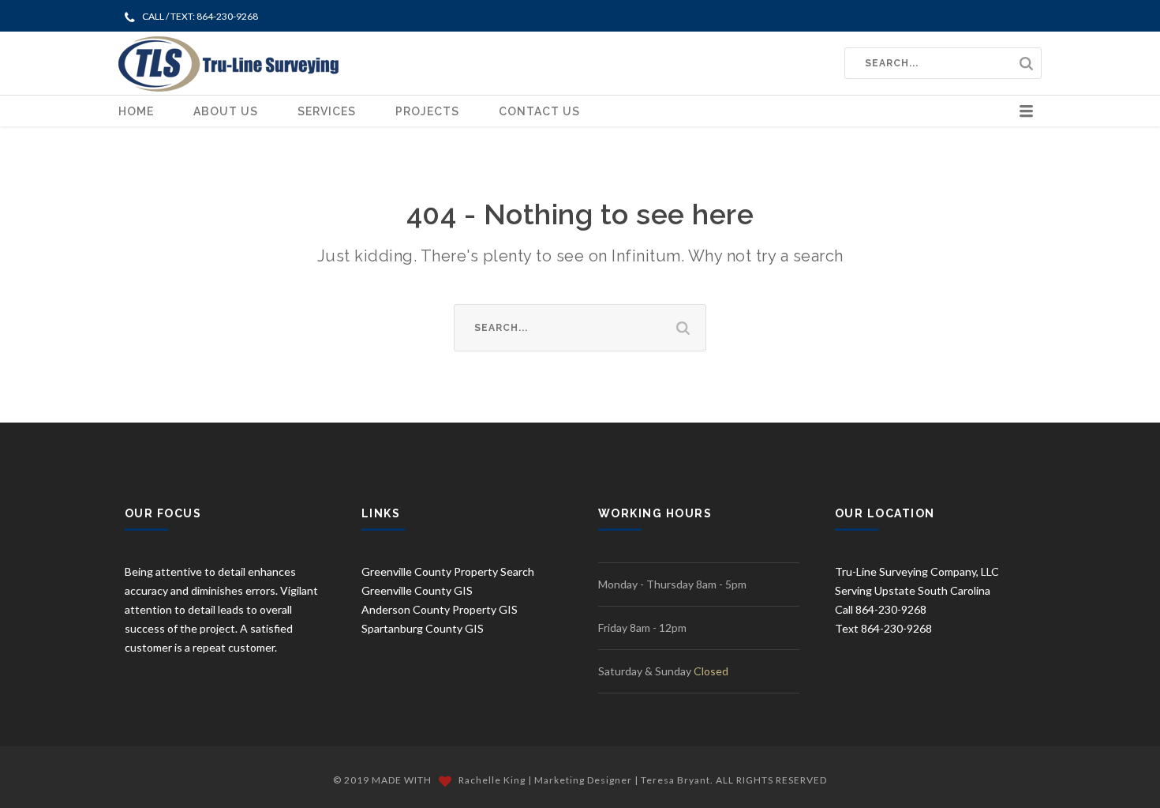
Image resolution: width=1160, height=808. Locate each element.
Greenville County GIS (417, 590)
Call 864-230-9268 (880, 609)
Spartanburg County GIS (422, 628)
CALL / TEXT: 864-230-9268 (200, 16)
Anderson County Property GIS (439, 609)
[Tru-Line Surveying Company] (228, 63)
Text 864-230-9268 (883, 628)
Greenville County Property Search (447, 571)
